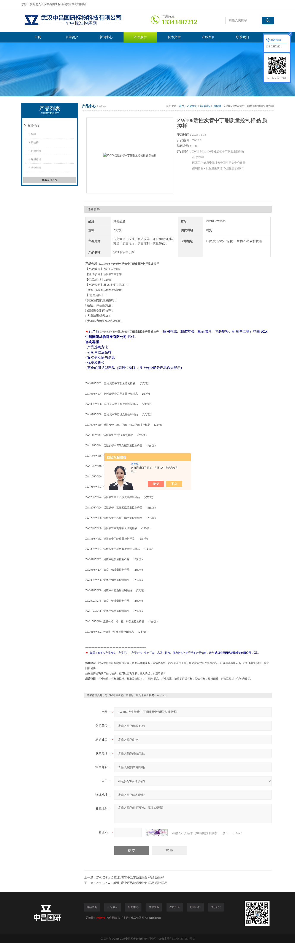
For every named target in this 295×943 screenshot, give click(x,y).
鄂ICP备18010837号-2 (182, 938)
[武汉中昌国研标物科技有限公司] (86, 20)
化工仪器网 (137, 917)
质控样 (35, 142)
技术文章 (174, 37)
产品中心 (192, 106)
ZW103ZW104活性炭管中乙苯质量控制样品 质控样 (130, 877)
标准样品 (33, 125)
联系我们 (242, 37)
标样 (33, 134)
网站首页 (92, 907)
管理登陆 (111, 917)
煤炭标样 (36, 159)
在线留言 (208, 37)
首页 (38, 37)
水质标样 (36, 150)
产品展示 (140, 37)
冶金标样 (36, 167)
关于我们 (216, 907)
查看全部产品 (49, 180)
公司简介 (71, 37)
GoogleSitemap (153, 917)
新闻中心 (106, 37)
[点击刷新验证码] (157, 832)
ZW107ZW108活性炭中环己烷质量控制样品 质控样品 (131, 883)
